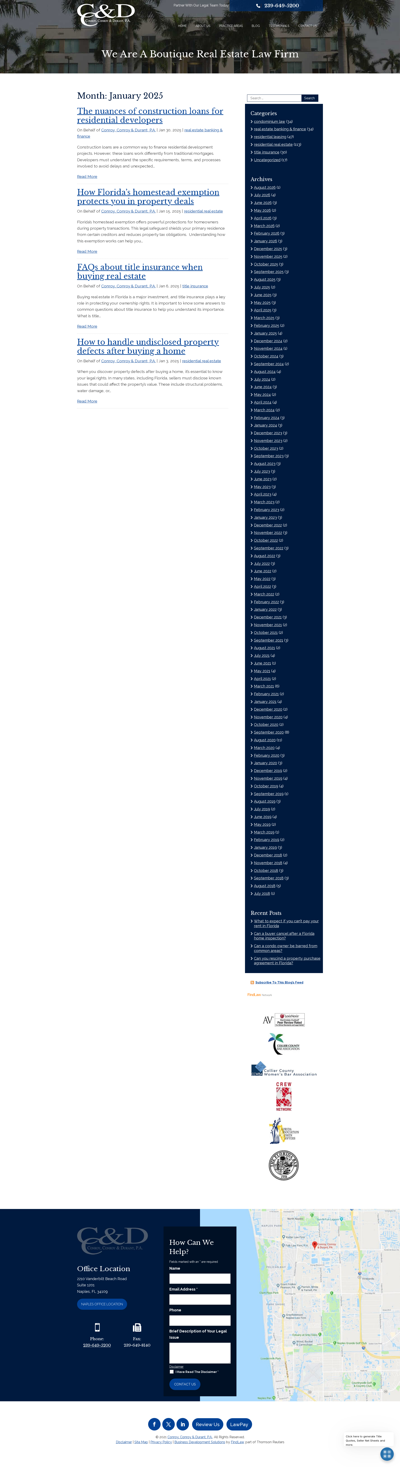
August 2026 (265, 187)
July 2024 (262, 379)
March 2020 (264, 747)
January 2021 (265, 701)
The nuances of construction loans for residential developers (150, 116)
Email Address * (183, 1289)
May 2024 (262, 394)
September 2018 (269, 878)
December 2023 (268, 433)
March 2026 (264, 226)
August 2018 (264, 886)
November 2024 (268, 348)
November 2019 (268, 778)
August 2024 (265, 371)
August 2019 (264, 801)
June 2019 (262, 817)
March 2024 (264, 410)
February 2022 (266, 602)
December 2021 (268, 617)
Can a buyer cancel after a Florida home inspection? (284, 936)
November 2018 (268, 863)
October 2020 (266, 724)
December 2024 (268, 341)
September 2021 (268, 640)
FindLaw (237, 1442)
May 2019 (262, 824)
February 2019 (266, 839)
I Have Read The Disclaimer (197, 1372)
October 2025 (266, 264)
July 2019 (262, 809)
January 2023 (265, 517)
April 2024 (262, 402)
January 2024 (265, 425)
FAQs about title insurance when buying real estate (140, 272)
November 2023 (268, 440)
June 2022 (262, 571)
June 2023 (262, 479)
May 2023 (262, 487)
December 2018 (268, 855)
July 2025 (262, 287)
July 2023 (262, 471)
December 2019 (268, 770)
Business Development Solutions (199, 1442)
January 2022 (265, 609)
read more (87, 176)
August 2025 (264, 279)
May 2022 (262, 579)
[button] (396, 1437)
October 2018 (266, 870)
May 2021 (262, 671)
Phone (175, 1310)
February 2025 (266, 325)
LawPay (239, 1424)
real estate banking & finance (280, 129)
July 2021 (262, 655)
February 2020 (266, 755)
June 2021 (262, 663)
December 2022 (268, 525)
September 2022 (268, 548)
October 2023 (266, 448)
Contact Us (307, 26)
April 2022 (262, 586)
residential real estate (203, 211)
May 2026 (262, 210)
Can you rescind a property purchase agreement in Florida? (287, 960)
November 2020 (268, 717)
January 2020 (265, 763)
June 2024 (263, 387)
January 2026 (265, 241)
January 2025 (265, 333)
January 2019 (265, 847)
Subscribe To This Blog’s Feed (279, 982)
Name (174, 1268)
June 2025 (262, 295)
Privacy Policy (161, 1442)
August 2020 (265, 740)
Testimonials (279, 26)
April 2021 (262, 678)
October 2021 (266, 632)
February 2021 (266, 694)
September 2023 (269, 456)
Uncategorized (267, 160)
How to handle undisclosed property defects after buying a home (148, 346)
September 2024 (269, 364)
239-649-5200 (281, 6)
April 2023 (262, 494)
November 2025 (268, 256)
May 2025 (262, 302)
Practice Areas (231, 26)
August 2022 (264, 556)
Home (182, 26)
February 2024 (266, 418)
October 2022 (266, 540)
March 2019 (264, 832)
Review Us (208, 1424)
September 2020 (269, 732)
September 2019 (269, 794)
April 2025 (262, 310)
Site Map (141, 1442)
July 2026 (262, 195)
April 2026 (262, 218)
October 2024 (266, 356)
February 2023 (266, 509)
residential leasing (270, 137)
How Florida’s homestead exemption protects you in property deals (148, 197)
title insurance (195, 286)
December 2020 (268, 709)
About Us (203, 26)
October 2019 (266, 786)
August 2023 (264, 463)
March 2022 (264, 594)
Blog (256, 26)
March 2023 (264, 502)
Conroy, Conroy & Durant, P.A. (128, 130)
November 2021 (268, 625)
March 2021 (264, 686)
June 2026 (263, 202)
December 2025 (268, 249)
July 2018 (262, 893)
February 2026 (266, 233)
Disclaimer (176, 1366)
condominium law (269, 121)
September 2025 (269, 271)
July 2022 (262, 563)
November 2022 (268, 532)
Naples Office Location (102, 1304)
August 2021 (264, 648)
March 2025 (264, 318)
